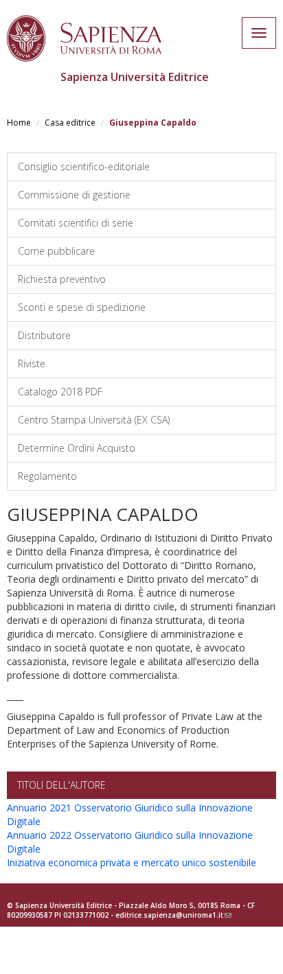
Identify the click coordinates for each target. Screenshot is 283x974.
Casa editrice (70, 122)
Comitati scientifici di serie (75, 222)
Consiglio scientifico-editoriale (84, 166)
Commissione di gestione (74, 194)
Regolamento (47, 476)
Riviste (31, 363)
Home (19, 122)
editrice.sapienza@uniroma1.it (173, 915)
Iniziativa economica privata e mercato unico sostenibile (131, 862)
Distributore (44, 335)
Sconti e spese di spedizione (82, 307)
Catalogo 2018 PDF (60, 391)
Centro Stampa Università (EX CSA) (94, 419)
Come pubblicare (56, 250)
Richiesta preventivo (62, 279)
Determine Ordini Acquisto (76, 447)
